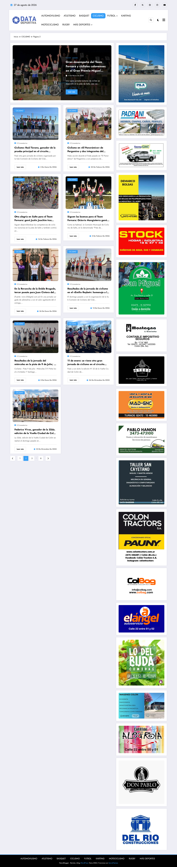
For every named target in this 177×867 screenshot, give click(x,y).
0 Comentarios (22, 143)
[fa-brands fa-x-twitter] (142, 5)
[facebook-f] (135, 5)
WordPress (84, 863)
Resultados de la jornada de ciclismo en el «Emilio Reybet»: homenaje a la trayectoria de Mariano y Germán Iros (88, 290)
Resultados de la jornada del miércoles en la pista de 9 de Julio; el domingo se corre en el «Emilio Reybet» (35, 362)
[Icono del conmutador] (163, 20)
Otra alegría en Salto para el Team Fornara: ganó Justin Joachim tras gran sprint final (33, 218)
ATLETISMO (69, 15)
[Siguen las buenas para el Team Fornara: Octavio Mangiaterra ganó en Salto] (88, 192)
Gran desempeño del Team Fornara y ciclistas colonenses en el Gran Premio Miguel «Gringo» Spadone (86, 66)
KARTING (126, 15)
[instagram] (157, 5)
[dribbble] (150, 5)
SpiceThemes (113, 863)
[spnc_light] (158, 20)
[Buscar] (151, 20)
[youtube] (164, 5)
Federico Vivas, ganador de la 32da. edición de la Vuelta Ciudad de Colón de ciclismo (35, 431)
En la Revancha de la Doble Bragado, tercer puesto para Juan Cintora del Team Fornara (35, 290)
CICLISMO (98, 15)
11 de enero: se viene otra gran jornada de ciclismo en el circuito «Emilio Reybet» (85, 362)
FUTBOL (111, 15)
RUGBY (66, 24)
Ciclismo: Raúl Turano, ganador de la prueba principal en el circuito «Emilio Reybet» (35, 149)
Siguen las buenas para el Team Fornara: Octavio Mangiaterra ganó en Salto (87, 218)
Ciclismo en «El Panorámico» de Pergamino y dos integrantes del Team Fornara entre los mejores (85, 149)
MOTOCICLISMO (50, 24)
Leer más (71, 92)
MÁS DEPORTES (81, 24)
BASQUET (84, 15)
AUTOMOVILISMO (50, 15)
